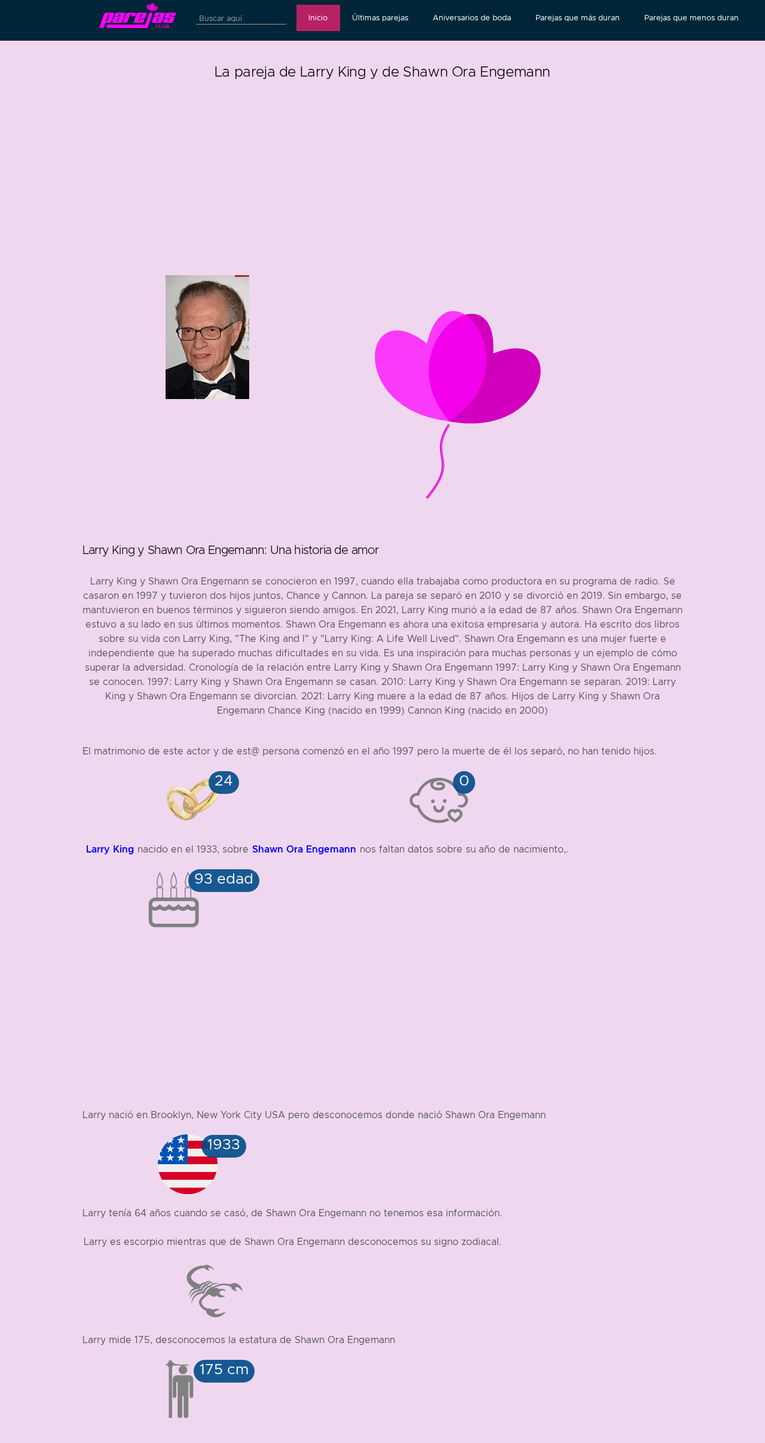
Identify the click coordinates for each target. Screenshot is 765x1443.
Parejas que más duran (578, 18)
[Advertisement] (382, 167)
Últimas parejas (380, 18)
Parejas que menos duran (691, 18)
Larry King (110, 849)
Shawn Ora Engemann (304, 849)
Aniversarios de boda (472, 18)
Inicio (318, 18)
